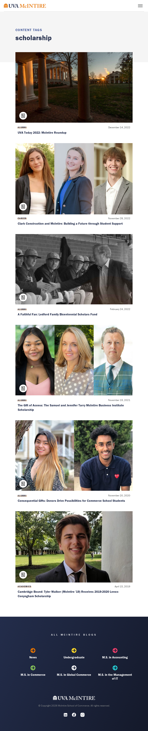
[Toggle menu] (140, 6)
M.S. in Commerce (33, 675)
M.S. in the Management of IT (115, 676)
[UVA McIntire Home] (74, 699)
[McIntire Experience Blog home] (25, 6)
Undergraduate (74, 657)
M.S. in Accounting (115, 657)
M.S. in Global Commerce (74, 675)
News (33, 657)
